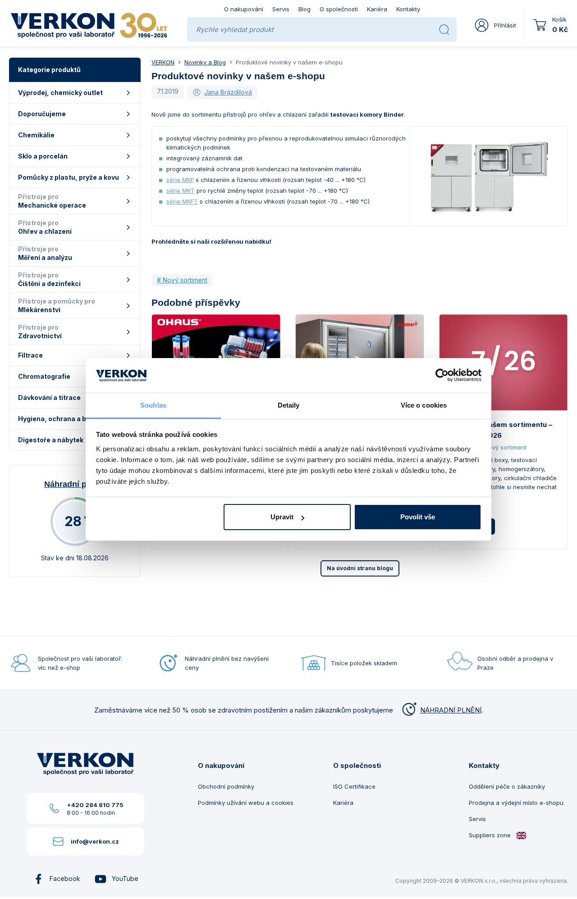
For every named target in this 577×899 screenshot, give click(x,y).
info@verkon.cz (95, 841)
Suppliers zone (491, 835)
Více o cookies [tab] (424, 405)
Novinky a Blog (205, 62)
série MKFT (182, 201)
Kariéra (377, 9)
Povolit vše (417, 517)
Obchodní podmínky (226, 786)
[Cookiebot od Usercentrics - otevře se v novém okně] (442, 375)
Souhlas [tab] (153, 405)
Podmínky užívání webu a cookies (245, 802)
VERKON (162, 62)
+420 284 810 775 (95, 804)
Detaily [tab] (289, 405)
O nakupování (243, 9)
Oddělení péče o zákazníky (507, 786)
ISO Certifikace (354, 786)
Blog (304, 9)
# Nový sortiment (182, 280)
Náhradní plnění (74, 484)
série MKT (180, 190)
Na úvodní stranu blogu (360, 568)
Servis (280, 9)
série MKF (180, 179)
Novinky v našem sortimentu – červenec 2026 (500, 430)
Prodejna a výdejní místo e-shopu (516, 802)
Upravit (281, 517)
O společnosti (339, 9)
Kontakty (408, 9)
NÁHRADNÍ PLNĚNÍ (450, 710)
